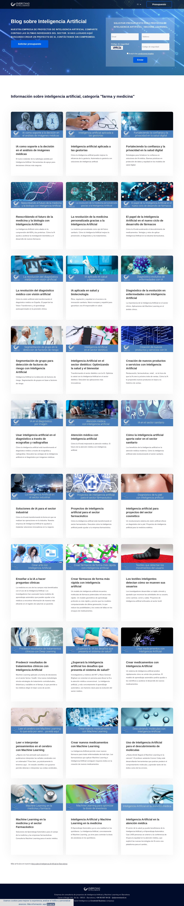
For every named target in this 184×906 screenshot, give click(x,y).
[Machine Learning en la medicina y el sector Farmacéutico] (37, 798)
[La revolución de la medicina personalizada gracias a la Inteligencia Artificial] (92, 195)
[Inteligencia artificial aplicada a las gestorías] (92, 125)
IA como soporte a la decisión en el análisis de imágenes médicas (35, 150)
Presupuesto (159, 4)
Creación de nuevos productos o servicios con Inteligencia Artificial (146, 364)
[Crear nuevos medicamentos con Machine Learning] (92, 721)
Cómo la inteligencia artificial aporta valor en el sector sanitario (144, 438)
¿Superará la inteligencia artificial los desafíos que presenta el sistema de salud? (90, 666)
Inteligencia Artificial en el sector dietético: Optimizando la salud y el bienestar (90, 364)
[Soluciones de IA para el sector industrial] (37, 487)
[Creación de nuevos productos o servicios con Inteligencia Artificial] (147, 339)
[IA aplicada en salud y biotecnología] (92, 269)
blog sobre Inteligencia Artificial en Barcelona (49, 864)
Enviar (140, 60)
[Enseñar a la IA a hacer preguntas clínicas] (37, 557)
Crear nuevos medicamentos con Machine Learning (89, 744)
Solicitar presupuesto (29, 44)
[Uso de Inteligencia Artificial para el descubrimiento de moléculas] (147, 721)
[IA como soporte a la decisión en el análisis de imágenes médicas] (37, 125)
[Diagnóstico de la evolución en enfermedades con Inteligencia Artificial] (147, 269)
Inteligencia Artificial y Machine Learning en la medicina (91, 821)
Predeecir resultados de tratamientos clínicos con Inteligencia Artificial (32, 666)
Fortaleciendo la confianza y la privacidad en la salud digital (145, 148)
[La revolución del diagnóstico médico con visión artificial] (37, 269)
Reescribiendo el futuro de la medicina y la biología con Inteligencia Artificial (34, 220)
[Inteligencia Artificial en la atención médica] (147, 798)
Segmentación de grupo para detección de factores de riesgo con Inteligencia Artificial (34, 366)
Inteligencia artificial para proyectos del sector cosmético (142, 512)
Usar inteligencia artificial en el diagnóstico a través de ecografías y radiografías (36, 438)
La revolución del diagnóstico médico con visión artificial (35, 292)
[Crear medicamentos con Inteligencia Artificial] (147, 641)
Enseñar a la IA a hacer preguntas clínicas (31, 580)
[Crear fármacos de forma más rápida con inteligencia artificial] (92, 557)
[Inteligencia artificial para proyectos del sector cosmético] (147, 487)
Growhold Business (98, 901)
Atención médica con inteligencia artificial (84, 436)
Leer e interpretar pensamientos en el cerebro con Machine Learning (34, 746)
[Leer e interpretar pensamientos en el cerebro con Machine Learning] (37, 721)
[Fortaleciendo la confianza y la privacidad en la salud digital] (147, 125)
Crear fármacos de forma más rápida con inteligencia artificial (90, 582)
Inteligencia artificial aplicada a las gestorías (91, 148)
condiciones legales (146, 54)
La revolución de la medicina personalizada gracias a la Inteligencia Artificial (89, 220)
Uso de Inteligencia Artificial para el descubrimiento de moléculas (144, 746)
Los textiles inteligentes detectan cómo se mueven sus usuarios (145, 582)
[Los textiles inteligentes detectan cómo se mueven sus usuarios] (147, 557)
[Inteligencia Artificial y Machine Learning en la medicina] (92, 798)
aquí (44, 904)
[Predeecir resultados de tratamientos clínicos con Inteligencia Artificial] (37, 641)
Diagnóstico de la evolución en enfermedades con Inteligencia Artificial (145, 294)
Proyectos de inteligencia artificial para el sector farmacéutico (87, 512)
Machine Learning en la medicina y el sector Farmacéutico (31, 823)
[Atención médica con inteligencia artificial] (92, 413)
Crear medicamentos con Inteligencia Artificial (142, 664)
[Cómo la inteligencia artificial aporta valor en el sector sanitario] (147, 413)
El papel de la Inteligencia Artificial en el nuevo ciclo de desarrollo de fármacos (144, 220)
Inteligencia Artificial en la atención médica (142, 821)
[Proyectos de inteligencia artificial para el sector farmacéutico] (92, 487)
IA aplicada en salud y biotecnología (85, 292)
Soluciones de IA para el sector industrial (36, 510)
